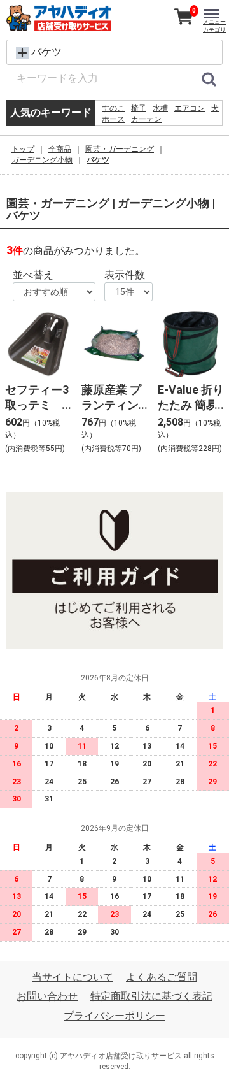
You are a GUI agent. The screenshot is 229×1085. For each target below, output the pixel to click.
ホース (113, 119)
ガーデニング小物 (42, 159)
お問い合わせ (47, 996)
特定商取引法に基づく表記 (151, 996)
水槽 (160, 108)
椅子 (138, 108)
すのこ (113, 108)
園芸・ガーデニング (119, 149)
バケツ (98, 159)
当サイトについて (72, 977)
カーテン (146, 119)
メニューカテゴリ (214, 25)
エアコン (189, 108)
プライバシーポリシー (114, 1016)
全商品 (59, 149)
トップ (22, 149)
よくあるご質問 (161, 977)
